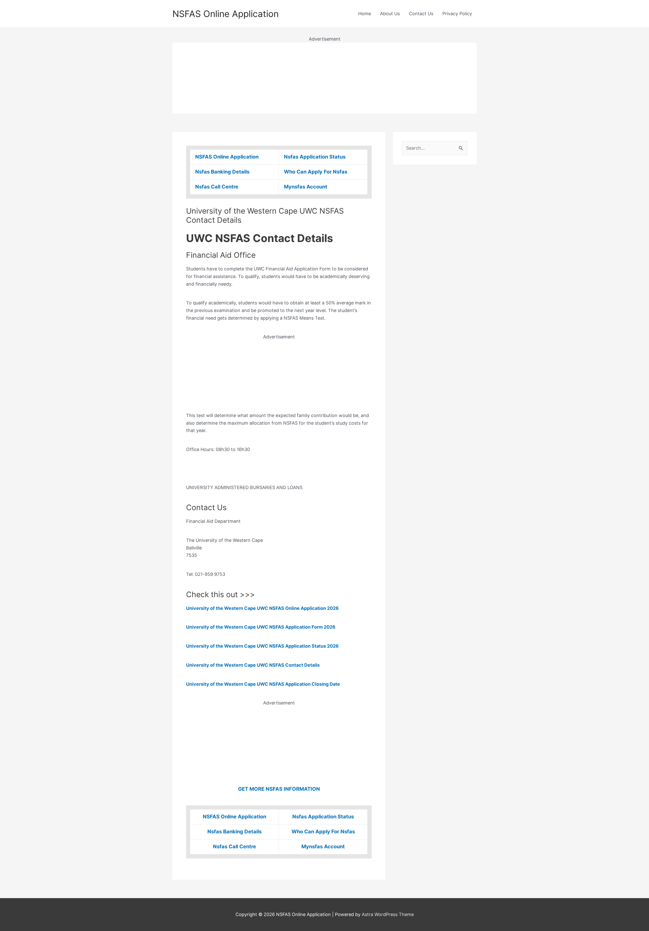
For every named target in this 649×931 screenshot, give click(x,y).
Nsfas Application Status (315, 157)
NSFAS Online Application (225, 13)
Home (364, 13)
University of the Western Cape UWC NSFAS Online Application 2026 (262, 608)
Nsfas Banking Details (222, 172)
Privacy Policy (457, 13)
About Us (390, 13)
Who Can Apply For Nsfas (315, 172)
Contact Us (421, 13)
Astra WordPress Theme (388, 914)
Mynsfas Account (305, 187)
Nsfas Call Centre (216, 187)
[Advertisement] (324, 78)
